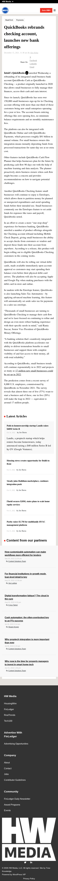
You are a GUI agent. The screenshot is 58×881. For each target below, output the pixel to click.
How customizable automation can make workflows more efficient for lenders (25, 553)
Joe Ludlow (12, 583)
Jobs (6, 774)
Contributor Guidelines (15, 780)
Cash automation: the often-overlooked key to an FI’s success (27, 619)
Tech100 (8, 721)
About (7, 762)
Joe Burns (23, 432)
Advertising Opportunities (16, 744)
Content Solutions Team (17, 561)
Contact (7, 768)
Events (7, 810)
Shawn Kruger (13, 627)
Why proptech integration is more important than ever (27, 641)
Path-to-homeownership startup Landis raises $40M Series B (27, 427)
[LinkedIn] (31, 862)
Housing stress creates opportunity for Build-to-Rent (28, 462)
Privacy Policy (29, 878)
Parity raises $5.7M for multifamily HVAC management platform (26, 523)
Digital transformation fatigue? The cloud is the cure (27, 597)
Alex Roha (34, 53)
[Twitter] (25, 862)
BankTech (9, 20)
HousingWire (10, 703)
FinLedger (9, 709)
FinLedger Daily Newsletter (17, 799)
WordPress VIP (19, 874)
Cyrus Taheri (13, 605)
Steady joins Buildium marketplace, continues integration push (27, 482)
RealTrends (9, 715)
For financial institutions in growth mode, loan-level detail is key (25, 575)
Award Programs (12, 805)
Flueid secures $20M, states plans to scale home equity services (28, 503)
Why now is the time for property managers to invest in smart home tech (27, 663)
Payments (20, 20)
